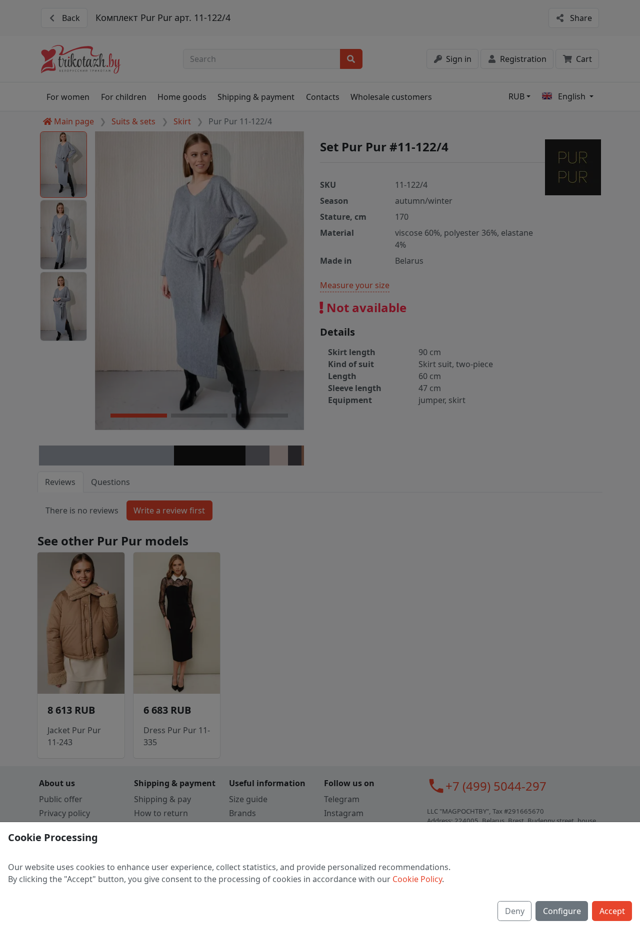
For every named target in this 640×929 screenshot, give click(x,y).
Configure (562, 911)
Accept (612, 911)
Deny (514, 911)
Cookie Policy (417, 879)
